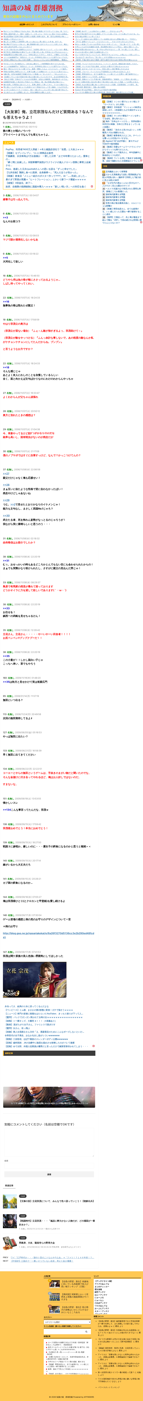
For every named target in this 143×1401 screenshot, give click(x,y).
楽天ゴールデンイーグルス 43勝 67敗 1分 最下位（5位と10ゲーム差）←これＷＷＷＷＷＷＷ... (67, 1348)
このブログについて (49, 24)
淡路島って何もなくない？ (13, 39)
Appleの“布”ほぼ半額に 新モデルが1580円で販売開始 (96, 90)
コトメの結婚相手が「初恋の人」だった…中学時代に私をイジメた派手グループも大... (35, 57)
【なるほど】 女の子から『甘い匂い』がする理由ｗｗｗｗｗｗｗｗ (100, 57)
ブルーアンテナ (101, 1314)
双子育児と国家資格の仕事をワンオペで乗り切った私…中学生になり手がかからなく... (35, 52)
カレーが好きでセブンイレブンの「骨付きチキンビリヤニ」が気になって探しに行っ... (107, 55)
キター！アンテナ (102, 1311)
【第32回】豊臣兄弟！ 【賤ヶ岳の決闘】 (90, 87)
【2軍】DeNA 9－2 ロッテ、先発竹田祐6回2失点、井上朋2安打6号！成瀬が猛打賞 (67, 1358)
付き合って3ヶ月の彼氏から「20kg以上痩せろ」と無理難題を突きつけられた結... (34, 64)
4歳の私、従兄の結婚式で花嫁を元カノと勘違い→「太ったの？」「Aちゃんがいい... (35, 74)
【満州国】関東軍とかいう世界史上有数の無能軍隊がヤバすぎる (74, 1297)
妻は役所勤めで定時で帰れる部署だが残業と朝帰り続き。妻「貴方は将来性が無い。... (35, 36)
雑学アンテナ (100, 1292)
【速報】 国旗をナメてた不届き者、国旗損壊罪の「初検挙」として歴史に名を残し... (107, 79)
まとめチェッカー (102, 1286)
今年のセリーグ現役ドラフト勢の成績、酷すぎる (66, 1362)
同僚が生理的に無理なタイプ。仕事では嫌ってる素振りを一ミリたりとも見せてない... (35, 72)
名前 (6, 1160)
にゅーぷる (99, 1297)
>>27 (6, 473)
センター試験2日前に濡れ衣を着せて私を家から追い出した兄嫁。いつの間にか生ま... (107, 82)
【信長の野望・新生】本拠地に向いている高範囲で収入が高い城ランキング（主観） (74, 1284)
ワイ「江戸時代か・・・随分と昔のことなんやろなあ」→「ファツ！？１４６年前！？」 (52, 1257)
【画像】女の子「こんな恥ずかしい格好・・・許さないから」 (99, 31)
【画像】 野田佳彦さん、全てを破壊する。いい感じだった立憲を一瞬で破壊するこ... (107, 74)
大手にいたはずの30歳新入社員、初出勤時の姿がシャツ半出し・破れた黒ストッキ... (107, 47)
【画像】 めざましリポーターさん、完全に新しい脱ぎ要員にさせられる (102, 69)
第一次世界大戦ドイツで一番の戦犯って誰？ (116, 1372)
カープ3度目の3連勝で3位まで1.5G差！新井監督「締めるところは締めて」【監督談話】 (67, 1343)
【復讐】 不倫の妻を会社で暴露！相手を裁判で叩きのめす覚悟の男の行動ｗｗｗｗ (106, 60)
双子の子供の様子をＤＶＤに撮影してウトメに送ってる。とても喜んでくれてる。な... (107, 34)
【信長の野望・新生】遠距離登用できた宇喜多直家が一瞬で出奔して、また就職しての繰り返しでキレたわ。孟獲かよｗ (119, 1323)
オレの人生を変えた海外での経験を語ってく (92, 52)
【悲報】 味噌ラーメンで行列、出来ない (90, 77)
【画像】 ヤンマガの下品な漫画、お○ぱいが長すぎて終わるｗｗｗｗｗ (102, 66)
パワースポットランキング (109, 1387)
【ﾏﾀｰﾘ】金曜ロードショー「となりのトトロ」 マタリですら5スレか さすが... (105, 42)
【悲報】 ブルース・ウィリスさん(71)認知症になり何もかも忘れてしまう (102, 72)
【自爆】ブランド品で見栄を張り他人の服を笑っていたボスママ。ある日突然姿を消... (35, 77)
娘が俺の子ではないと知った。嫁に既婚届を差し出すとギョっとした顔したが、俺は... (35, 44)
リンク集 (116, 24)
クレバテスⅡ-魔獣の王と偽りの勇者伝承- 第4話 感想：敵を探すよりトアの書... (104, 92)
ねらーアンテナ (101, 1295)
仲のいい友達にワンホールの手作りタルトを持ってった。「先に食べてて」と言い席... (107, 44)
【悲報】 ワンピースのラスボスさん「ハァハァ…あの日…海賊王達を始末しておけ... (106, 64)
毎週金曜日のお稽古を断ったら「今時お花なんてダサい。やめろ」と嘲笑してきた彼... (35, 55)
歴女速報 (98, 1289)
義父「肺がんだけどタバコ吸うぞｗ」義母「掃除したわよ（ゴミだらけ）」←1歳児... (35, 69)
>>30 (6, 515)
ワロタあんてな (101, 1306)
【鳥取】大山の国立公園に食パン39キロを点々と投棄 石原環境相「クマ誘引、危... (107, 85)
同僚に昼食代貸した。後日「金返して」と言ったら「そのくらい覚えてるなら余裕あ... (35, 34)
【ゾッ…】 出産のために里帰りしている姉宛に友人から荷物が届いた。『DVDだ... (106, 39)
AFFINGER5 (89, 1397)
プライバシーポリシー (71, 24)
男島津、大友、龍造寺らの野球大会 (37, 1242)
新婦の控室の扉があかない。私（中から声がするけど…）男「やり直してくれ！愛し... (107, 49)
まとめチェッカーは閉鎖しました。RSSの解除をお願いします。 (27, 92)
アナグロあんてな (102, 1284)
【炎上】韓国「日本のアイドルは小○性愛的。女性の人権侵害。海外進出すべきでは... (35, 79)
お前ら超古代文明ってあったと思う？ (17, 47)
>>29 (6, 500)
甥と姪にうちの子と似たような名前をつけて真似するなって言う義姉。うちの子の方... (35, 87)
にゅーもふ (99, 1300)
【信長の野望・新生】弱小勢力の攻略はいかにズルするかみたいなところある (74, 1310)
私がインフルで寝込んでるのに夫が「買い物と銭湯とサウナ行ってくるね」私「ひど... (35, 31)
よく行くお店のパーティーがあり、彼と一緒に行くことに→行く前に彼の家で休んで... (35, 90)
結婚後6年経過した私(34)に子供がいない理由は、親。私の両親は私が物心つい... (33, 82)
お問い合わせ (93, 24)
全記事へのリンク (27, 24)
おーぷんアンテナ (102, 1308)
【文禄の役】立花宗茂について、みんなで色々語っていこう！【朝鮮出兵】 (57, 1201)
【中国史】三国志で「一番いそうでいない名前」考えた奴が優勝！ (42, 1261)
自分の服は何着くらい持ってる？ (87, 36)
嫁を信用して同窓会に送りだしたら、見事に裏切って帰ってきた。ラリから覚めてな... (35, 85)
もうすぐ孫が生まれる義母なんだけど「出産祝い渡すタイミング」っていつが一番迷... (35, 49)
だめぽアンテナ (101, 1303)
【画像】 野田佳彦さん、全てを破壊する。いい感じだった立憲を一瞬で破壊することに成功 (67, 1365)
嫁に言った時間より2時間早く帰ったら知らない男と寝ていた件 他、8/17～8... (32, 42)
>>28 (6, 484)
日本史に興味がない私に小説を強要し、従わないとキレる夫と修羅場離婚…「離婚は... (35, 60)
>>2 (12, 504)
